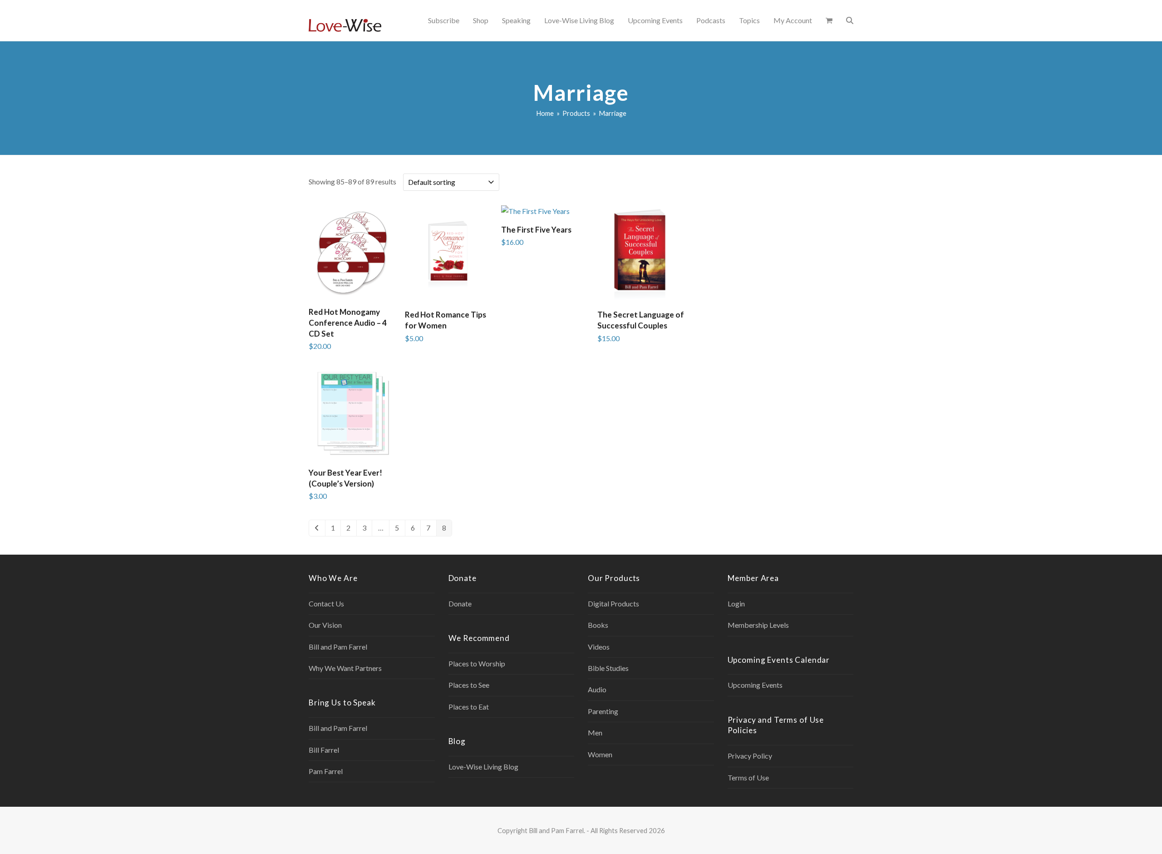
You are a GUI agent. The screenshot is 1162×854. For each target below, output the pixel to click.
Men (595, 732)
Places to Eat (468, 706)
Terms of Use (748, 777)
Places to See (468, 684)
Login (736, 603)
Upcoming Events (755, 684)
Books (598, 625)
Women (600, 754)
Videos (599, 646)
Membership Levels (758, 625)
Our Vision (325, 625)
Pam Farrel (326, 771)
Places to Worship (476, 663)
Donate (460, 603)
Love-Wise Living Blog (483, 766)
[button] (829, 20)
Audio (597, 689)
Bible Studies (608, 668)
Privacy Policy (750, 755)
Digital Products (613, 603)
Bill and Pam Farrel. (557, 830)
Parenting (603, 711)
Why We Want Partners (345, 668)
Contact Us (326, 603)
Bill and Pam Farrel (338, 646)
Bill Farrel (324, 749)
